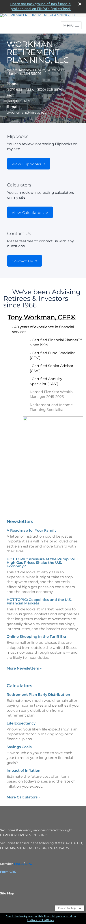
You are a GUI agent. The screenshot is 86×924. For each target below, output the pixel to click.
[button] (71, 25)
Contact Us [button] (22, 261)
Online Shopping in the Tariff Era (36, 636)
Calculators (19, 685)
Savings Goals (19, 747)
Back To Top (67, 908)
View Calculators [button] (28, 213)
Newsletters (20, 521)
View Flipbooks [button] (26, 164)
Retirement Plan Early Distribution (38, 695)
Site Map (7, 893)
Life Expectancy (21, 723)
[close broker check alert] (80, 4)
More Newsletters (24, 668)
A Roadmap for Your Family (31, 530)
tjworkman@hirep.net (26, 112)
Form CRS (8, 872)
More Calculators (23, 797)
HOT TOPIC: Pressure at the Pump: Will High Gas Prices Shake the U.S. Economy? (42, 562)
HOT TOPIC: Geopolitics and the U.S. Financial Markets (39, 601)
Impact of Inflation (23, 770)
